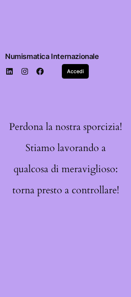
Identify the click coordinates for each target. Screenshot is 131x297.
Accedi (75, 71)
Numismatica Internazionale (52, 56)
